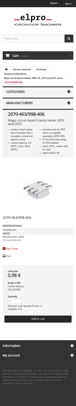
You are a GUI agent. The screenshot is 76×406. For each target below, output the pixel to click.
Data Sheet (12, 248)
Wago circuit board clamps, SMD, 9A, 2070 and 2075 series (33, 78)
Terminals (41, 69)
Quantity (12, 296)
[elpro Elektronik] (38, 19)
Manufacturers (19, 103)
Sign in (68, 4)
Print (8, 256)
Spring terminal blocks (15, 74)
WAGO (6, 233)
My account (11, 355)
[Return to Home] (6, 69)
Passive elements (22, 69)
